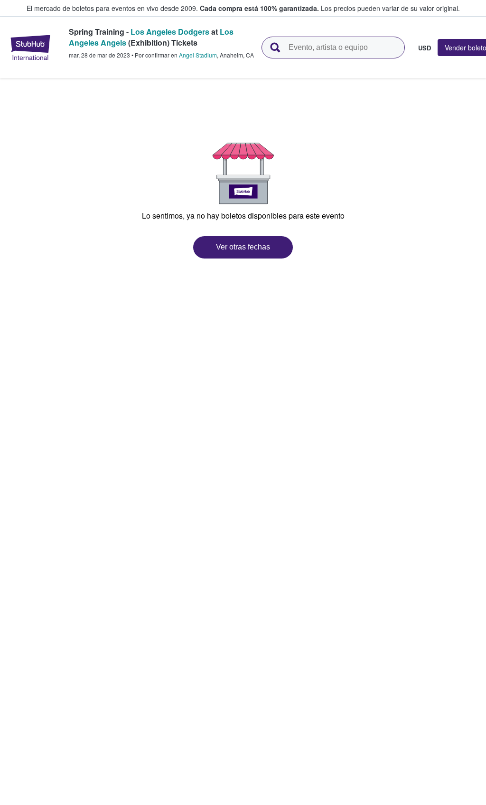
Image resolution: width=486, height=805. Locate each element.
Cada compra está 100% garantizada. (259, 8)
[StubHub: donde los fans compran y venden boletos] (30, 47)
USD (424, 47)
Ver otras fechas (243, 247)
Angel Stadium (198, 55)
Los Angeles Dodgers (170, 31)
